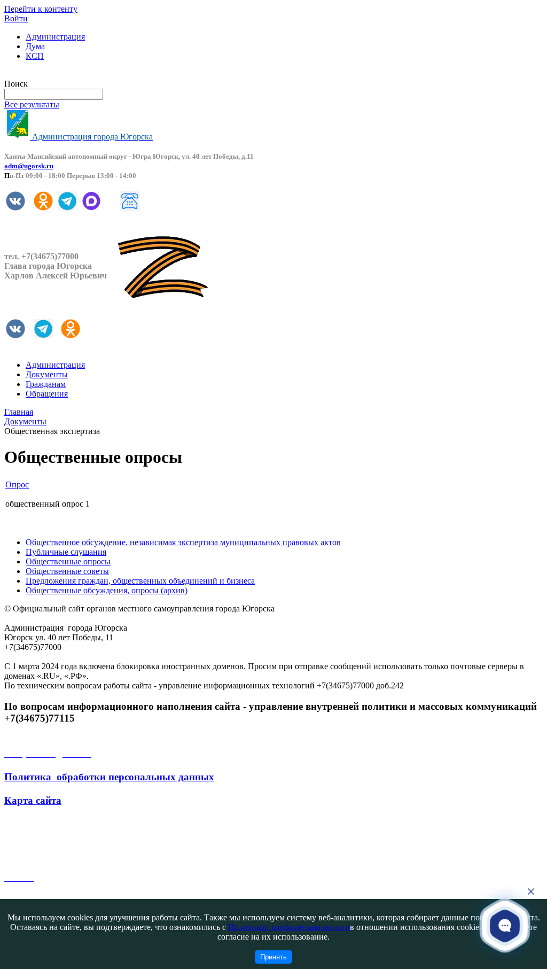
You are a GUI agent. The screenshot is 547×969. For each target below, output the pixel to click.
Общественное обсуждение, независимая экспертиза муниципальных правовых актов (183, 542)
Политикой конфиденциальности (289, 927)
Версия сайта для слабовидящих (63, 74)
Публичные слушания (66, 551)
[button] (505, 925)
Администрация (55, 36)
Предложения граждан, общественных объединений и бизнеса (140, 580)
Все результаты (31, 104)
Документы (47, 374)
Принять (273, 957)
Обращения (47, 393)
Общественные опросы (68, 561)
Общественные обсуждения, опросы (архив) (106, 590)
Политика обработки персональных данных (109, 776)
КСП (35, 55)
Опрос (17, 484)
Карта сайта (32, 800)
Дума (35, 46)
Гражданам (46, 384)
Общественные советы (67, 571)
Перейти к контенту (40, 8)
